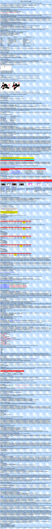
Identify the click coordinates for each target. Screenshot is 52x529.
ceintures (38, 188)
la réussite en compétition (15, 165)
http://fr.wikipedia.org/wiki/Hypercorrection (7, 280)
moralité (15, 158)
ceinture (2, 186)
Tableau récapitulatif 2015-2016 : (4, 285)
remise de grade (21, 9)
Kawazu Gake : (2, 319)
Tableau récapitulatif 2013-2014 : (4, 284)
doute (2, 496)
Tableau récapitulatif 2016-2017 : (4, 286)
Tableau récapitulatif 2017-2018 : (4, 287)
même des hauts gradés (34, 358)
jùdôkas (19, 490)
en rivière (20, 320)
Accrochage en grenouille (13, 320)
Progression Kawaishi (3, 488)
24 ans (30, 245)
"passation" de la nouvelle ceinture (31, 9)
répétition (29, 138)
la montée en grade (8, 165)
